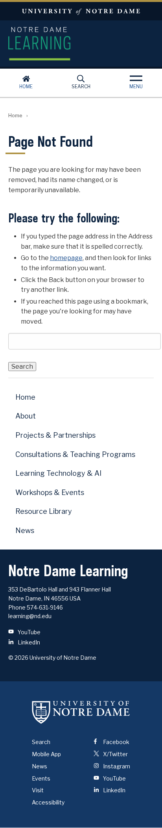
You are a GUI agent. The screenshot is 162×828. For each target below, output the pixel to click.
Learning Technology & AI (58, 473)
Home (26, 86)
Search (81, 86)
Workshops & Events (49, 492)
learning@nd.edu (30, 616)
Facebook (115, 742)
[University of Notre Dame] (81, 712)
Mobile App (46, 754)
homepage (66, 258)
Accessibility (48, 802)
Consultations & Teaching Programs (75, 454)
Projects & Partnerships (55, 435)
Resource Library (43, 511)
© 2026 (18, 657)
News (24, 530)
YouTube (28, 632)
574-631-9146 (45, 607)
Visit (38, 790)
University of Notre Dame (81, 11)
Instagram (116, 766)
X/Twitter (115, 754)
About (25, 416)
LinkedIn (28, 642)
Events (41, 778)
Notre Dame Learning (81, 43)
